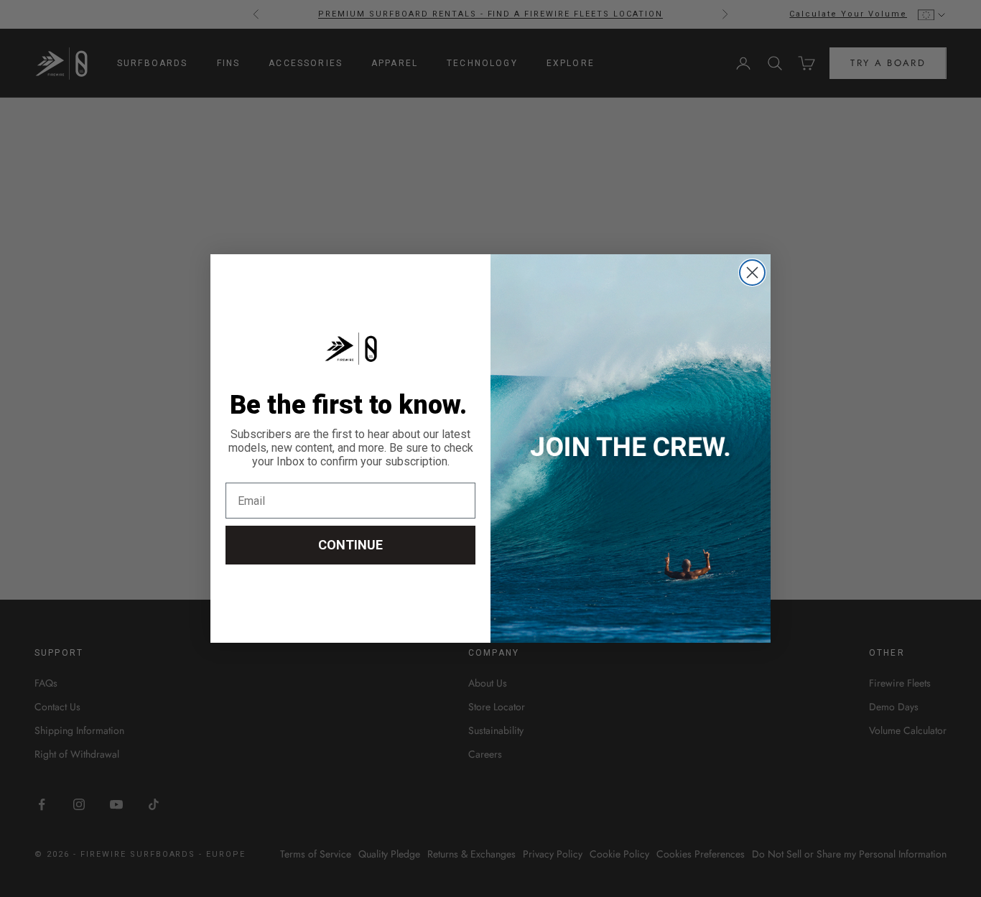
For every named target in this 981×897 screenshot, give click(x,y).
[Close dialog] (752, 272)
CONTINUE (350, 544)
